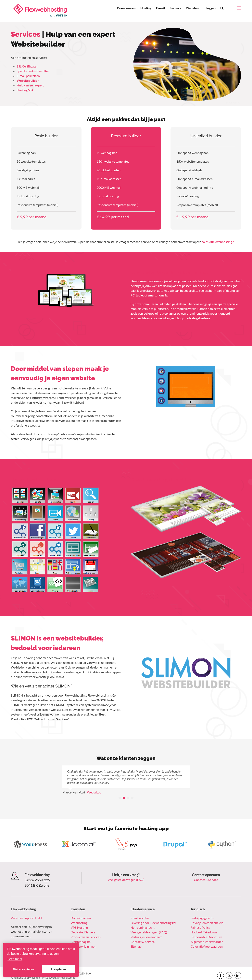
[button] (221, 8)
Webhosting (79, 915)
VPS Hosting (79, 920)
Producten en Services (86, 929)
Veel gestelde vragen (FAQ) (126, 872)
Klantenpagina (81, 934)
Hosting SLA (25, 90)
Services (25, 34)
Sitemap (136, 939)
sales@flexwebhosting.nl (218, 242)
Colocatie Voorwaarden (207, 939)
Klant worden (140, 910)
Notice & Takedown (204, 925)
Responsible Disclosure (206, 929)
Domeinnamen (81, 910)
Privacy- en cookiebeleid (207, 915)
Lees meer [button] (14, 959)
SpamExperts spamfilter (33, 71)
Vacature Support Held (26, 910)
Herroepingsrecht (143, 920)
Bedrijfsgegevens (202, 910)
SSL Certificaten (27, 66)
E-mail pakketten (28, 76)
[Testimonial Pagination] (120, 790)
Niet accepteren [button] (23, 969)
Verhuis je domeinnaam (146, 929)
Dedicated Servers (83, 925)
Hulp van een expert (30, 85)
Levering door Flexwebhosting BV (153, 915)
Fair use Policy (200, 920)
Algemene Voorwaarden (207, 934)
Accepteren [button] (58, 969)
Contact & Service (206, 872)
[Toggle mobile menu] (239, 8)
